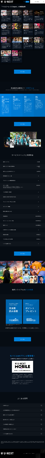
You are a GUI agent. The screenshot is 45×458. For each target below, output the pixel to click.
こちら (16, 187)
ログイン (27, 1)
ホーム (24, 453)
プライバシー (29, 453)
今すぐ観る (37, 1)
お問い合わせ (33, 453)
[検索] (24, 2)
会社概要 (26, 453)
